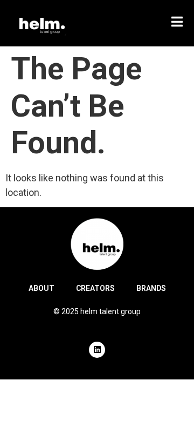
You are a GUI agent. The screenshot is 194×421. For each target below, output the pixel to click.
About (41, 288)
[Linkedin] (97, 350)
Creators (95, 288)
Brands (151, 288)
